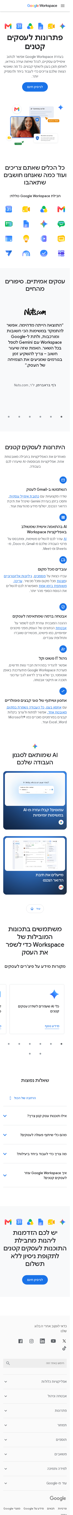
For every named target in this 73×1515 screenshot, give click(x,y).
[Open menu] (63, 6)
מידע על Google (34, 1508)
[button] (35, 800)
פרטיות (62, 1508)
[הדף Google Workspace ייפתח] (42, 5)
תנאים (51, 1508)
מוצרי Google (11, 1508)
